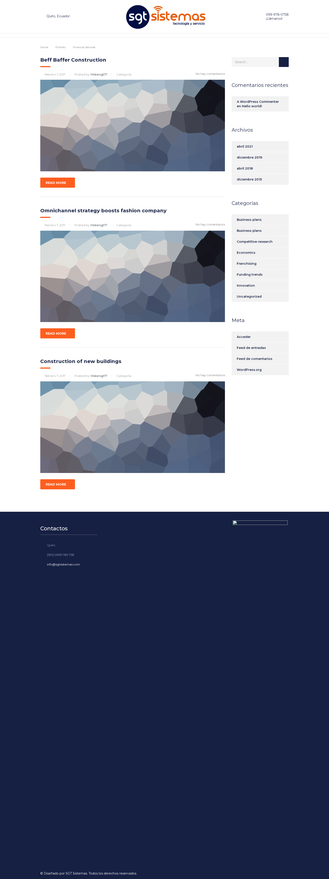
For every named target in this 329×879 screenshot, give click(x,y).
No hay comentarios (210, 73)
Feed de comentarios (254, 359)
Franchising (246, 264)
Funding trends (250, 275)
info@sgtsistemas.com (63, 564)
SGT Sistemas (76, 873)
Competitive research (255, 242)
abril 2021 (245, 146)
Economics (246, 253)
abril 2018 (245, 168)
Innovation (246, 286)
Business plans (249, 220)
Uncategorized (249, 296)
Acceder (244, 337)
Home (44, 47)
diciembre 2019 (249, 157)
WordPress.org (249, 370)
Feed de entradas (251, 348)
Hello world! (252, 106)
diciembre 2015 (249, 179)
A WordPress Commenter (258, 102)
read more (56, 183)
